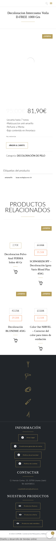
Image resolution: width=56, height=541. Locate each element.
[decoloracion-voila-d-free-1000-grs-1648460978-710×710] (8, 97)
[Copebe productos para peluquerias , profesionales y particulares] (10, 4)
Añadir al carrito (17, 145)
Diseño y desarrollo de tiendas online (18, 539)
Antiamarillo (8, 177)
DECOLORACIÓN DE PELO (31, 156)
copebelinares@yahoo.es (28, 489)
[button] (15, 272)
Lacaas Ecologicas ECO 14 (24, 177)
